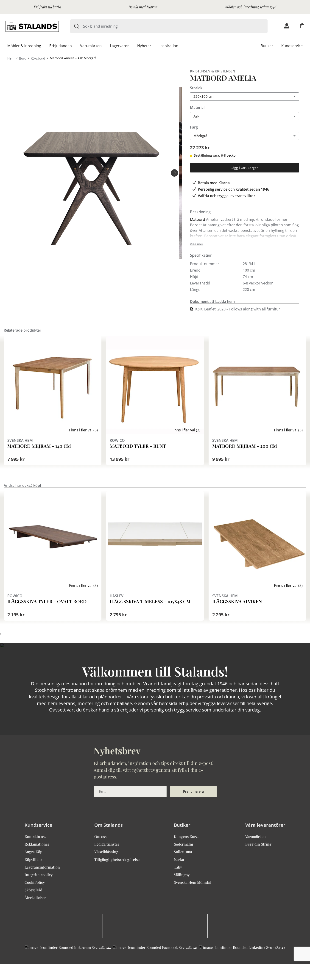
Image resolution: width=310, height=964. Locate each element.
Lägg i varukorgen (245, 168)
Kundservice (292, 45)
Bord (22, 58)
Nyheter (144, 45)
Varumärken (91, 45)
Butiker (267, 45)
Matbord (197, 219)
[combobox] (175, 26)
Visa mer (196, 244)
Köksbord (38, 58)
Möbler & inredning (24, 45)
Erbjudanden (60, 45)
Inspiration (168, 45)
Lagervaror (119, 45)
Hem (10, 58)
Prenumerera (193, 791)
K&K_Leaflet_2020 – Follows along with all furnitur (237, 309)
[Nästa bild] (174, 172)
